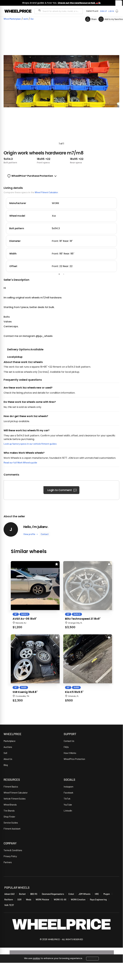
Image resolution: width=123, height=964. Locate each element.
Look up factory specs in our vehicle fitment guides (30, 443)
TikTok (67, 798)
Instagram (68, 786)
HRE (97, 894)
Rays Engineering (98, 899)
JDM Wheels (84, 894)
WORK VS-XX (60, 899)
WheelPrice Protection (74, 759)
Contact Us (69, 741)
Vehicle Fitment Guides (14, 798)
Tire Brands (9, 810)
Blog (6, 765)
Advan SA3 (9, 894)
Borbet (22, 894)
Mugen (106, 894)
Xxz (32, 19)
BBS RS (33, 894)
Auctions (8, 747)
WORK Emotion (78, 899)
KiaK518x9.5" (74, 692)
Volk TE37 (9, 905)
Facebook (68, 792)
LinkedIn (68, 810)
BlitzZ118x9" (82, 619)
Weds (28, 899)
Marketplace (9, 741)
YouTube (68, 804)
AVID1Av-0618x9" (25, 619)
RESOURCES (12, 779)
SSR (19, 899)
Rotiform (8, 899)
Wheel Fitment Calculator (46, 192)
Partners (8, 862)
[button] (61, 85)
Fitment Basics (11, 786)
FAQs (66, 747)
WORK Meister (42, 899)
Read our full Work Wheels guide (20, 462)
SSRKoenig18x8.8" (25, 692)
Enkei (71, 894)
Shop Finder (9, 816)
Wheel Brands (10, 804)
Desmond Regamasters (53, 894)
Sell (5, 753)
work (25, 19)
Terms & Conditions (13, 850)
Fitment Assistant (12, 828)
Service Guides (11, 822)
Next (121, 234)
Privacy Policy (10, 856)
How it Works (70, 753)
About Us (8, 759)
